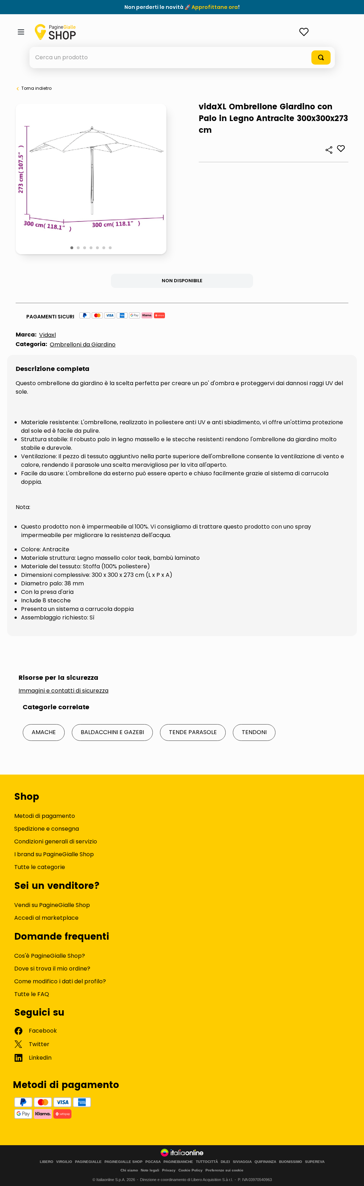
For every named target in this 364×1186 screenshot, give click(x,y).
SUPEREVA (315, 1162)
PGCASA (153, 1162)
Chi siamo (129, 1170)
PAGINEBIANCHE (178, 1162)
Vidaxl (47, 335)
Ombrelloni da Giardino (83, 344)
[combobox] (182, 57)
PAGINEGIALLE (88, 1162)
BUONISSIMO (290, 1162)
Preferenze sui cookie (224, 1170)
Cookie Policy (190, 1170)
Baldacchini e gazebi (112, 732)
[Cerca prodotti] (321, 57)
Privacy (169, 1170)
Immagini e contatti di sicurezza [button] (63, 691)
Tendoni (254, 732)
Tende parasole (193, 732)
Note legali (150, 1170)
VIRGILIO (64, 1162)
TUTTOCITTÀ (207, 1162)
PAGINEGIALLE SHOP (124, 1162)
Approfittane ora (215, 7)
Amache (44, 732)
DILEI (225, 1162)
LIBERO (46, 1162)
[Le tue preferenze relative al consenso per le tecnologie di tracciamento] (351, 1173)
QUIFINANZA (265, 1162)
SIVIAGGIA (242, 1162)
